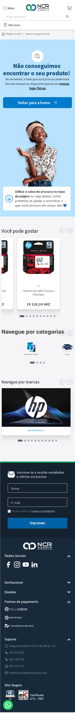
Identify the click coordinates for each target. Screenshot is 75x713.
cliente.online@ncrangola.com (28, 673)
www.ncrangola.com (37, 34)
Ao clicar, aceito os (33, 511)
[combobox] (37, 16)
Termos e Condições (43, 511)
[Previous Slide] (62, 230)
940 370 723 (16, 666)
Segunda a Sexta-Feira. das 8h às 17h (32, 646)
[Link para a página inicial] (12, 33)
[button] (14, 8)
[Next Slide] (70, 230)
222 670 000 (16, 653)
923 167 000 (16, 659)
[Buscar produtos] (67, 16)
